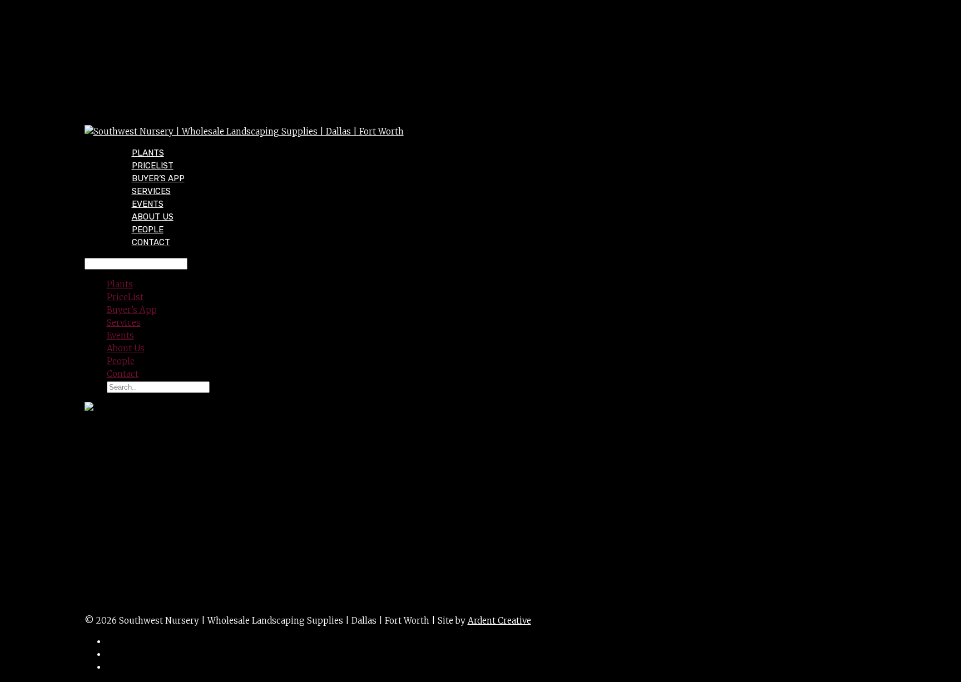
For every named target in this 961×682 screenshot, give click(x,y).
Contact (151, 242)
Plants (120, 284)
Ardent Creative (499, 620)
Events (120, 335)
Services (124, 322)
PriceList (125, 297)
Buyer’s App (132, 310)
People (121, 361)
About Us (126, 348)
